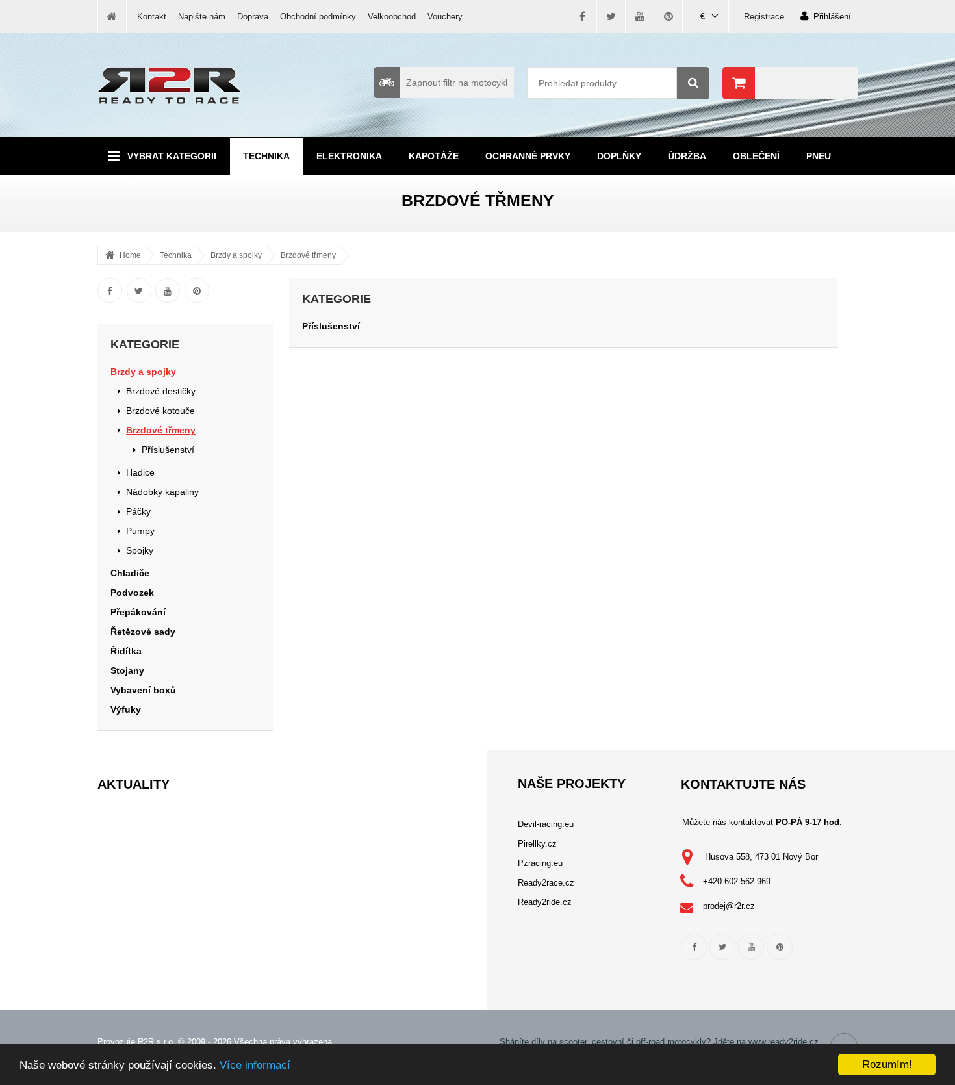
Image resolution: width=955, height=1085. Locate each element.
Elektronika (349, 156)
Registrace (764, 16)
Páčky (138, 511)
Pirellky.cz (537, 844)
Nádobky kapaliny (162, 492)
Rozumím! (887, 1064)
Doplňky (619, 156)
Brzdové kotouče (160, 410)
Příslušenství (168, 449)
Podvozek (132, 592)
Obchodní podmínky (318, 16)
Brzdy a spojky (236, 255)
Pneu (818, 156)
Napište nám (201, 16)
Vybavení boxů (143, 690)
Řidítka (126, 651)
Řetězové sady (142, 631)
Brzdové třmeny (308, 255)
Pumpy (140, 531)
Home (130, 255)
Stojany (127, 670)
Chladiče (129, 573)
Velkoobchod (392, 16)
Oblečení (756, 156)
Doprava (252, 16)
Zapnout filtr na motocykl (456, 82)
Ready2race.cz (546, 882)
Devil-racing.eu (546, 824)
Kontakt (151, 16)
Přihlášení (832, 16)
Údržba (687, 156)
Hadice (140, 472)
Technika (266, 156)
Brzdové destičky (161, 391)
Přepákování (138, 612)
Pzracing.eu (540, 863)
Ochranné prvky (527, 156)
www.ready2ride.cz (783, 1042)
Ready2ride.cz (545, 902)
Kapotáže (434, 156)
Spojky (139, 550)
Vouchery (445, 16)
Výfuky (125, 709)
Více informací (255, 1065)
